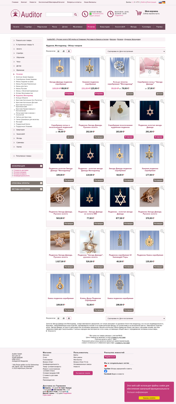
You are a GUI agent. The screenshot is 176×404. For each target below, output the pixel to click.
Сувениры (146, 27)
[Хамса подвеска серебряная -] (60, 293)
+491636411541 (97, 14)
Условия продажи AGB (51, 373)
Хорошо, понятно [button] (149, 398)
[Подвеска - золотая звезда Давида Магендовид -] (90, 163)
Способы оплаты (21, 183)
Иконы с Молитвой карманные (27, 91)
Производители (49, 380)
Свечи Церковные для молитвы (27, 119)
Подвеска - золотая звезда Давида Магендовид (90, 169)
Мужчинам (77, 27)
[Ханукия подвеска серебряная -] (90, 77)
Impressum (21, 368)
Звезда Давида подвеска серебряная (60, 83)
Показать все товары (24, 40)
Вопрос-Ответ (48, 362)
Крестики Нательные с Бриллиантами (24, 106)
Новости (33, 2)
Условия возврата (20, 174)
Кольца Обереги (22, 98)
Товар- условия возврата (52, 367)
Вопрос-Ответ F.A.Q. (81, 362)
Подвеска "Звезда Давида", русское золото (90, 256)
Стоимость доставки (21, 170)
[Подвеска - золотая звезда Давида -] (120, 206)
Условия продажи (20, 172)
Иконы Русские (21, 89)
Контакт (24, 2)
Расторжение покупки (83, 373)
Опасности (52, 331)
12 (58, 51)
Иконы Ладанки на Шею (24, 82)
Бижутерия (105, 27)
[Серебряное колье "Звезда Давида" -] (150, 77)
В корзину (69, 94)
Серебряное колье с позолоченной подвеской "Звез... (60, 127)
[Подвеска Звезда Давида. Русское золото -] (90, 120)
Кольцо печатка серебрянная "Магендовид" (120, 83)
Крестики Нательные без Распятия (29, 100)
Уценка (159, 27)
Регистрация (151, 2)
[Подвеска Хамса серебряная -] (150, 250)
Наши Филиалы (90, 2)
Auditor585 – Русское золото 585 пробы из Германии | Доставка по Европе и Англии (77, 39)
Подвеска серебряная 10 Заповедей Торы (120, 256)
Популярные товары (23, 156)
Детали (130, 94)
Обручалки (42, 27)
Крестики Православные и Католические (25, 110)
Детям (65, 27)
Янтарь (134, 27)
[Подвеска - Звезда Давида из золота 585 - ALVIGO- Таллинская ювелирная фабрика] (90, 206)
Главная (15, 2)
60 (69, 51)
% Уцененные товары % (25, 45)
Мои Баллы (78, 360)
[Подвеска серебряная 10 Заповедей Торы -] (120, 250)
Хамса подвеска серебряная (61, 298)
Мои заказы (78, 357)
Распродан (99, 137)
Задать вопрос (94, 16)
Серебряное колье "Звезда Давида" (150, 83)
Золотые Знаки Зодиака (24, 77)
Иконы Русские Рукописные (26, 84)
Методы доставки (21, 189)
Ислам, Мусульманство (24, 93)
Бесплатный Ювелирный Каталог (52, 2)
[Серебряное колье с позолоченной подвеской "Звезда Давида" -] (60, 120)
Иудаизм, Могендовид (24, 95)
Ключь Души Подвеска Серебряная (90, 299)
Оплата (45, 378)
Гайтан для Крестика (23, 117)
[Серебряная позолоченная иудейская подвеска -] (120, 120)
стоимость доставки (118, 337)
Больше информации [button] (137, 392)
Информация (18, 166)
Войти (143, 2)
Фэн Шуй (19, 122)
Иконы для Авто (22, 86)
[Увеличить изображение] (73, 58)
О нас (45, 357)
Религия (91, 27)
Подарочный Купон (23, 124)
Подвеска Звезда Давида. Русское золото (90, 126)
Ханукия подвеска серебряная (90, 83)
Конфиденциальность (22, 175)
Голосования (47, 360)
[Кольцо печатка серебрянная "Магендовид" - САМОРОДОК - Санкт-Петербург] (120, 77)
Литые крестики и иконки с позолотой (25, 114)
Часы (54, 27)
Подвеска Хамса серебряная (150, 255)
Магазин (113, 39)
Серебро (28, 27)
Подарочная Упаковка (24, 126)
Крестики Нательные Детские (27, 102)
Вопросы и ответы (74, 2)
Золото (16, 27)
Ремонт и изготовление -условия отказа (51, 370)
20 (64, 51)
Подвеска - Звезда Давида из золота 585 (90, 213)
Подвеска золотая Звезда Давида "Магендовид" (61, 169)
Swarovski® (120, 27)
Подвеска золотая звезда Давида (150, 126)
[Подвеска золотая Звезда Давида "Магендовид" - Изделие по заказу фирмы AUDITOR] (60, 163)
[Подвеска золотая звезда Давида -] (150, 120)
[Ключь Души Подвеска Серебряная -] (90, 293)
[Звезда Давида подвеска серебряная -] (60, 77)
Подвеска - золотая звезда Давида (120, 213)
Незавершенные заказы (82, 364)
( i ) (133, 2)
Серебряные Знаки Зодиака (26, 79)
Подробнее (119, 15)
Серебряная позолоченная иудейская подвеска (120, 126)
